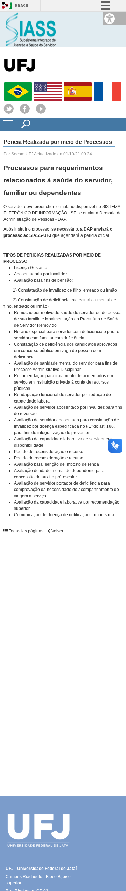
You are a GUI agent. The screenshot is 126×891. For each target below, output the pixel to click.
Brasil (22, 6)
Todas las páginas (26, 530)
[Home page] (32, 29)
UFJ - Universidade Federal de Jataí (41, 868)
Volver (56, 530)
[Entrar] (5, 6)
